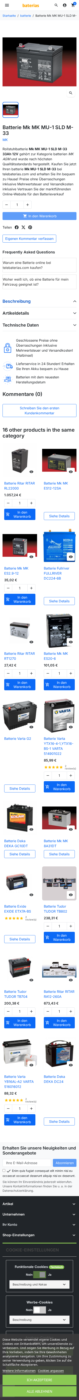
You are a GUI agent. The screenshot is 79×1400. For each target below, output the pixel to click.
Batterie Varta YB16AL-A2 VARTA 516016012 (19, 1081)
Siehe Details (59, 516)
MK (5, 140)
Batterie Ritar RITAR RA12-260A (59, 994)
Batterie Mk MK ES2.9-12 (16, 570)
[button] (56, 5)
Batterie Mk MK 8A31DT (56, 843)
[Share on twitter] (23, 227)
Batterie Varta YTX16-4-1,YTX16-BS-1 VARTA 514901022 (58, 746)
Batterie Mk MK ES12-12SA (56, 485)
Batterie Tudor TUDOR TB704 (15, 994)
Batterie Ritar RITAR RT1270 (19, 656)
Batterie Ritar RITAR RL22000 (19, 485)
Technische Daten (21, 325)
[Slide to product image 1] (11, 110)
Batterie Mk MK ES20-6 (56, 656)
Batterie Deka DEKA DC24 (54, 1079)
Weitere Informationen (19, 1370)
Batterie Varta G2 (17, 738)
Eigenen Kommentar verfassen (29, 239)
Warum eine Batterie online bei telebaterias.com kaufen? (27, 265)
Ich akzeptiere (39, 1380)
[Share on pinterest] (30, 227)
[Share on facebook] (16, 227)
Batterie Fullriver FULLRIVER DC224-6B (56, 573)
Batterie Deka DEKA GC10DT (16, 843)
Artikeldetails (16, 313)
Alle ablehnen (39, 1391)
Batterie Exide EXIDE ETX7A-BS (17, 908)
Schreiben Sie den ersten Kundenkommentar (39, 410)
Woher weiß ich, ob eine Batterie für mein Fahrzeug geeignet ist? (35, 281)
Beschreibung (17, 301)
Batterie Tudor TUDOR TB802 (55, 908)
